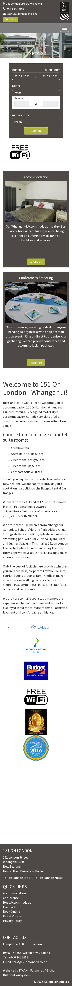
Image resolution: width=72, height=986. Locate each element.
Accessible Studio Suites (27, 454)
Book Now (11, 19)
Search (36, 130)
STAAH (23, 970)
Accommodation (14, 893)
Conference (11, 898)
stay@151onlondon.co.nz (22, 13)
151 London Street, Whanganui (24, 3)
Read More (36, 262)
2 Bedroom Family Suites (28, 460)
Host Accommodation (18, 902)
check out (52, 70)
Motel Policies (13, 916)
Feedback (9, 907)
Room (16, 85)
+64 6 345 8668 (15, 8)
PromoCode (20, 115)
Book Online (11, 911)
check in (18, 70)
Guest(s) (19, 98)
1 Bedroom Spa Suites (26, 466)
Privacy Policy (12, 921)
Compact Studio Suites (26, 472)
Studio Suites (20, 448)
